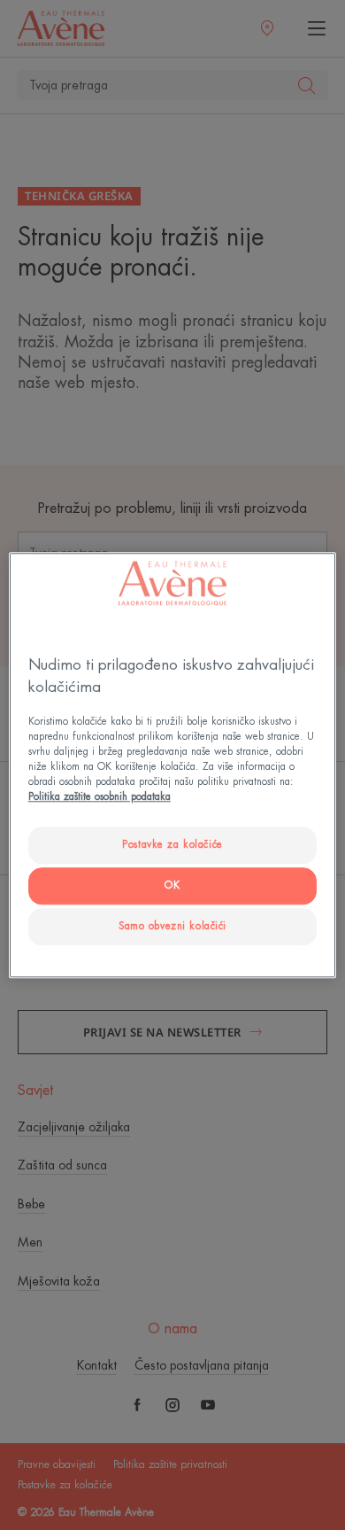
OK (172, 885)
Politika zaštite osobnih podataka (99, 797)
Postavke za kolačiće (172, 845)
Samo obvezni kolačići (172, 926)
